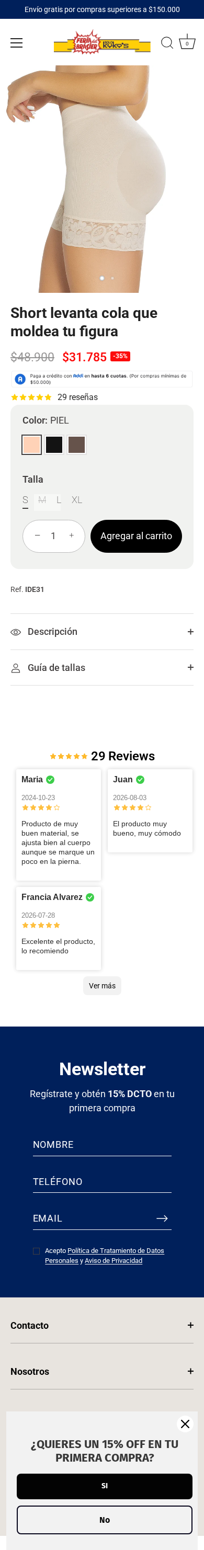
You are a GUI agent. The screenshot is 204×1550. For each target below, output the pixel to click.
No (104, 1520)
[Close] (185, 1424)
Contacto (29, 1325)
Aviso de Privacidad (113, 1260)
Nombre (53, 1144)
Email (48, 1218)
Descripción (51, 631)
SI (104, 1485)
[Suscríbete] (162, 1218)
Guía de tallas (55, 667)
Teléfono (58, 1181)
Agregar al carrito (136, 535)
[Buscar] (167, 44)
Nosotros (29, 1371)
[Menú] (16, 42)
